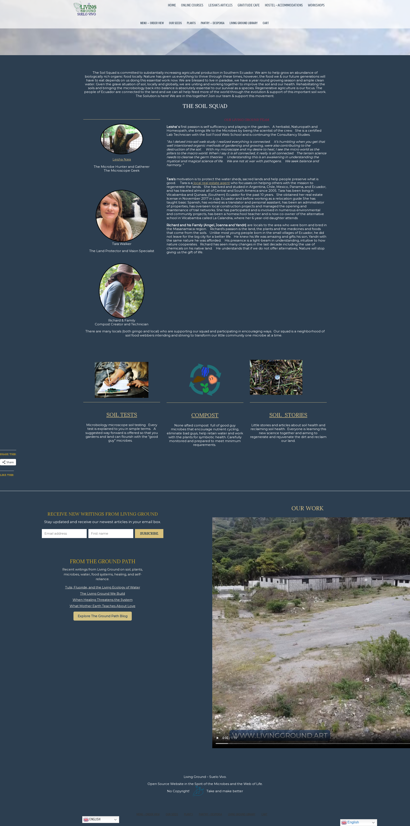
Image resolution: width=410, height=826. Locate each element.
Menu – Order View (152, 23)
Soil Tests (121, 414)
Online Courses (192, 5)
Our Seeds (175, 23)
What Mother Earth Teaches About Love (102, 606)
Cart (266, 23)
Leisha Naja (122, 159)
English (94, 819)
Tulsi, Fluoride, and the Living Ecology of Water (102, 587)
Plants (191, 23)
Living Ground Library (244, 23)
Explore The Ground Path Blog (102, 616)
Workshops (316, 5)
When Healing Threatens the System (103, 600)
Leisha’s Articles (220, 5)
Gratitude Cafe (249, 5)
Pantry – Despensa (212, 23)
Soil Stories (288, 415)
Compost (204, 415)
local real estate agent (211, 183)
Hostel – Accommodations (284, 5)
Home (172, 5)
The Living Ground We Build (102, 593)
